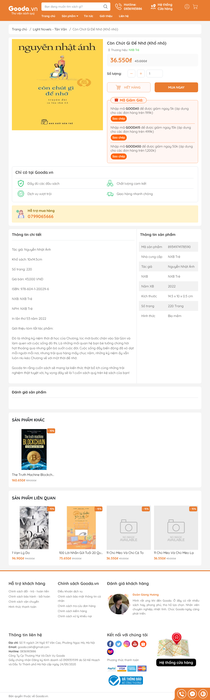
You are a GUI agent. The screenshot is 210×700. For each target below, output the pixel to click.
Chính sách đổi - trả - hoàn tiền (29, 591)
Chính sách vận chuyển (24, 601)
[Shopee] (143, 644)
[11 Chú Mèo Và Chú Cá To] (129, 527)
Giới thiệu (106, 16)
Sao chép (118, 118)
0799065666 (41, 216)
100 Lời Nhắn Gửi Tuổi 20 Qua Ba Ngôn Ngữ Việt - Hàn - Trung (81, 553)
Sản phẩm (69, 16)
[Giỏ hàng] (196, 6)
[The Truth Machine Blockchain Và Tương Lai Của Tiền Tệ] (34, 449)
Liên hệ (124, 16)
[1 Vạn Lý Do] (34, 527)
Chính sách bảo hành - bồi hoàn (29, 596)
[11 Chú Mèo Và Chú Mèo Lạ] (176, 527)
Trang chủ (48, 16)
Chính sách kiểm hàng (72, 611)
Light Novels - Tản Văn (50, 29)
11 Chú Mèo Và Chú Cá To (125, 553)
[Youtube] (135, 644)
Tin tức (88, 16)
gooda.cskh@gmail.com (33, 647)
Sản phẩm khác (28, 419)
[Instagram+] (126, 644)
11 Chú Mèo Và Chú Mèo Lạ (174, 553)
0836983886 (28, 651)
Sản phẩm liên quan (34, 497)
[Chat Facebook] (192, 693)
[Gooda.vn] (23, 10)
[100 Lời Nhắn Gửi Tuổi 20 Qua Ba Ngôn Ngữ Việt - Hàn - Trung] (81, 527)
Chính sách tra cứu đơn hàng (77, 606)
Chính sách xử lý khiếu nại (75, 616)
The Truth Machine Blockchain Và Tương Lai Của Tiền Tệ (34, 475)
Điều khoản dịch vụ (70, 591)
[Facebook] (110, 644)
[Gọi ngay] (181, 693)
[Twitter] (118, 644)
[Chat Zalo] (203, 693)
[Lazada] (110, 651)
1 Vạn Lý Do (21, 553)
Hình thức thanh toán (22, 607)
